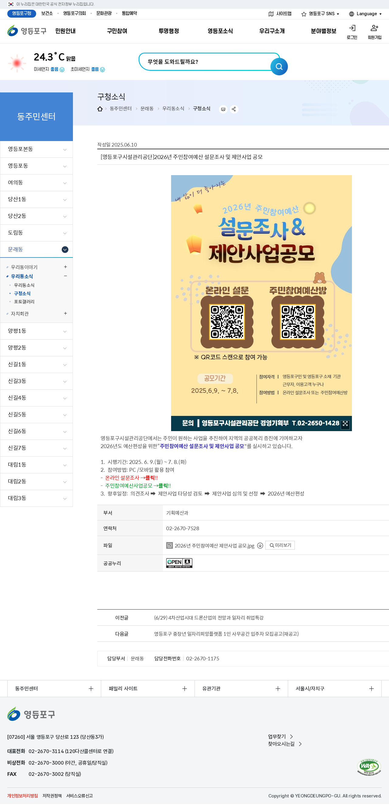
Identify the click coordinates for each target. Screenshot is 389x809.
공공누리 (112, 563)
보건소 (47, 13)
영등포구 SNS (322, 13)
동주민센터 (121, 108)
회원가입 (375, 37)
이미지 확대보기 (345, 425)
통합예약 (129, 13)
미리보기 (282, 545)
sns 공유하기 (234, 109)
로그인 (352, 37)
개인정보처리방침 (22, 796)
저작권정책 (52, 796)
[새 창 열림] (369, 767)
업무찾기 (277, 737)
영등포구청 (21, 13)
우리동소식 (173, 108)
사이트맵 (283, 13)
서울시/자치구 (310, 689)
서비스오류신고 (79, 796)
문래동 (147, 108)
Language (367, 13)
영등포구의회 (74, 13)
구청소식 (202, 108)
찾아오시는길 (281, 744)
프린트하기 (223, 109)
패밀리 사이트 (123, 689)
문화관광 (104, 13)
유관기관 (211, 689)
